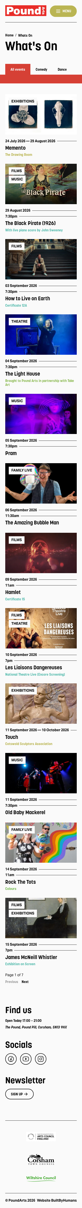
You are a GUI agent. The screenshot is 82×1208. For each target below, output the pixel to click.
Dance (62, 69)
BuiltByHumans (64, 1200)
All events (17, 69)
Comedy (41, 69)
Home (9, 35)
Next (25, 982)
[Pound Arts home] (25, 11)
